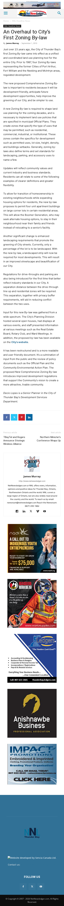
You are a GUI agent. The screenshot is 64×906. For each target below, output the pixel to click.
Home (6, 21)
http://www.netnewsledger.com (32, 481)
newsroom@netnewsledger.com (38, 864)
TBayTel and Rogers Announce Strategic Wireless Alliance (14, 440)
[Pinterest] (21, 417)
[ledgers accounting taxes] (32, 658)
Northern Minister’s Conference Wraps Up (49, 439)
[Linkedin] (29, 417)
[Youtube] (46, 511)
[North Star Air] (32, 5)
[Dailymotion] (18, 511)
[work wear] (32, 603)
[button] (5, 13)
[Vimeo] (39, 511)
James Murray (12, 43)
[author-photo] (32, 471)
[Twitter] (14, 417)
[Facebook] (6, 417)
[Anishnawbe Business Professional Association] (32, 713)
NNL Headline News (21, 21)
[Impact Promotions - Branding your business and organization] (32, 764)
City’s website (19, 342)
